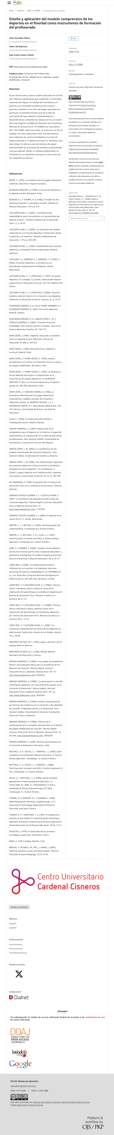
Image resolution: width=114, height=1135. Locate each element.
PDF (74, 38)
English (12, 923)
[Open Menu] (9, 3)
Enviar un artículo (19, 907)
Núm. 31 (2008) (33, 10)
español (13, 927)
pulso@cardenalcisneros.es (23, 1086)
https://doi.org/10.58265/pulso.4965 (30, 66)
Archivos (20, 10)
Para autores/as (15, 948)
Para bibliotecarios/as (18, 952)
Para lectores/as (15, 944)
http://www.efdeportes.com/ (22, 509)
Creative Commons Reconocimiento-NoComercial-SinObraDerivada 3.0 (82, 109)
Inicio (11, 10)
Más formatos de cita (79, 218)
